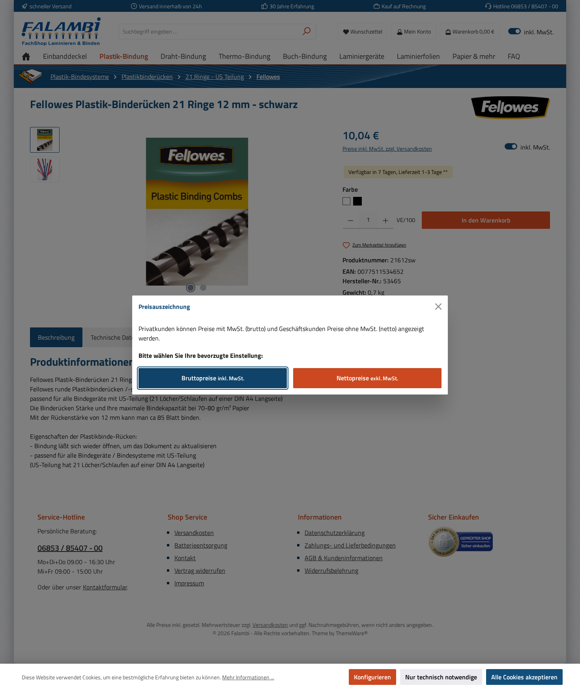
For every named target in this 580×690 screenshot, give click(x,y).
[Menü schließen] (438, 306)
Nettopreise (367, 378)
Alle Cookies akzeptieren (524, 677)
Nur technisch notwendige (441, 677)
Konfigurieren (372, 677)
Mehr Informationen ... (248, 677)
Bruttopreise (212, 378)
